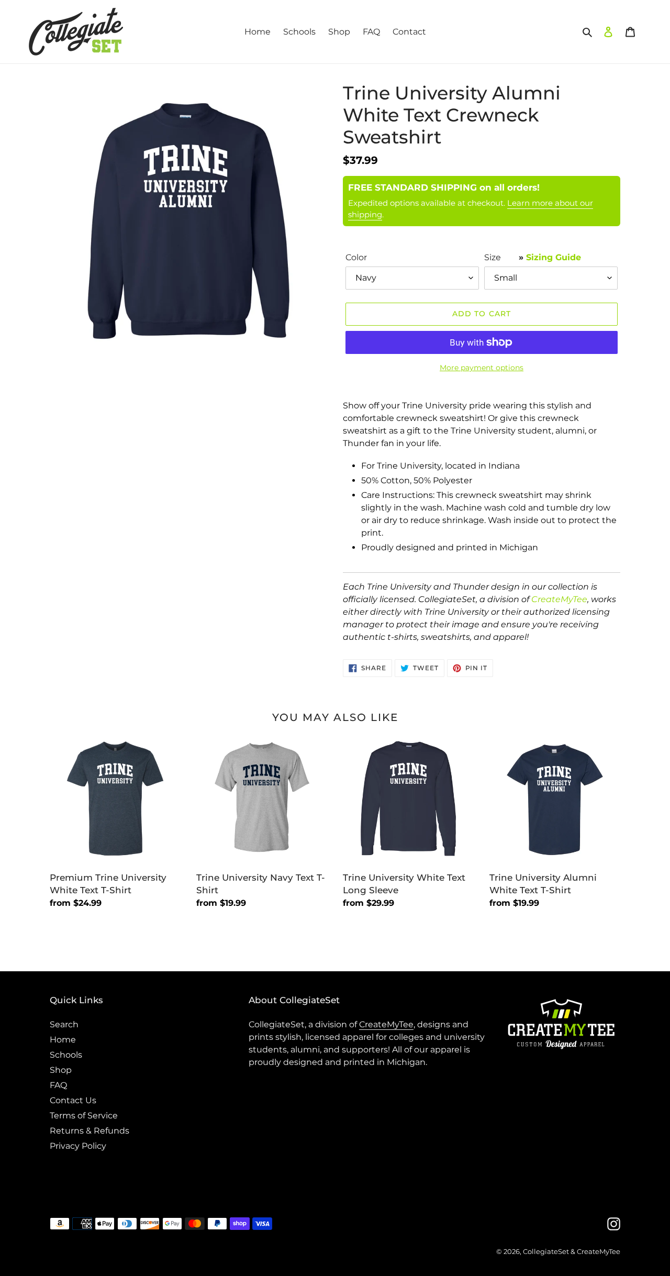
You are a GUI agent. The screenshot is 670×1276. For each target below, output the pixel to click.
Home (63, 1040)
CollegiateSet (546, 1251)
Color (356, 257)
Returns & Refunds (89, 1131)
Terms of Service (84, 1115)
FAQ (58, 1085)
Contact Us (73, 1100)
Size (532, 257)
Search (64, 1024)
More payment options (481, 367)
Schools (66, 1055)
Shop (61, 1070)
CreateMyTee (559, 599)
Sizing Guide (553, 257)
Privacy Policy (78, 1146)
